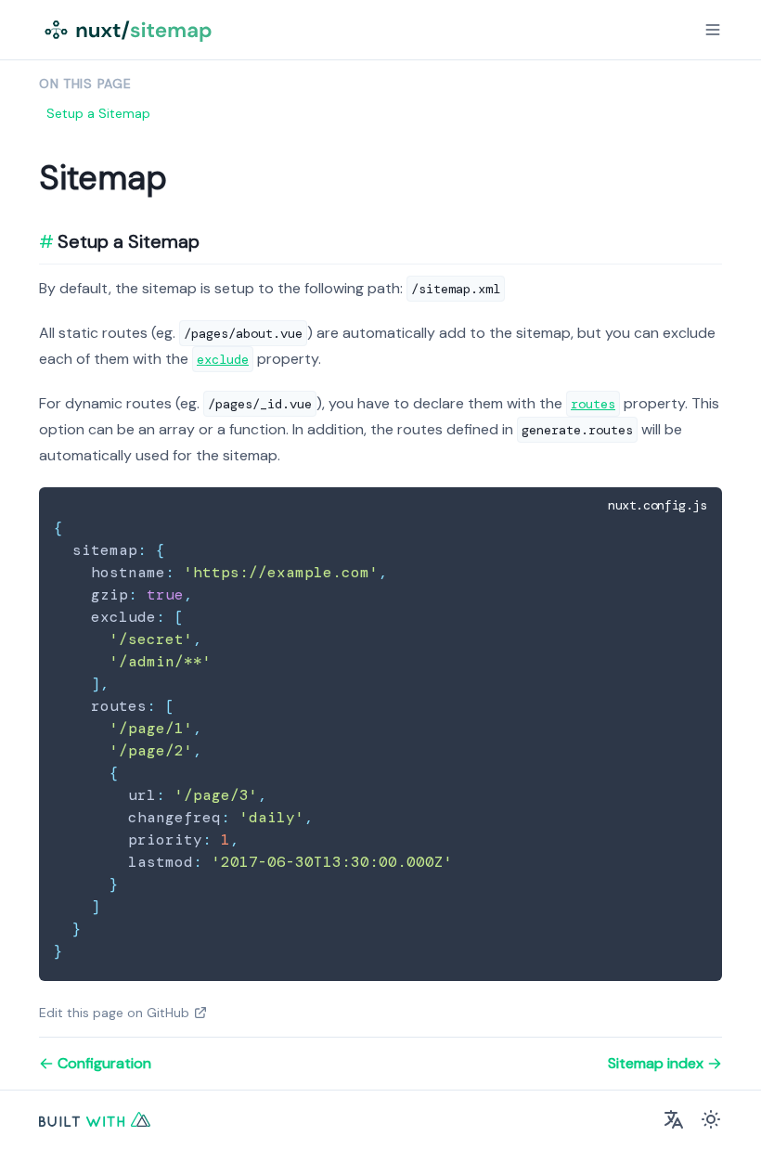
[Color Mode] (711, 1119)
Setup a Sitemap (98, 113)
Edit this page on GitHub (114, 1012)
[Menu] (712, 29)
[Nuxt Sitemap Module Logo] (130, 30)
